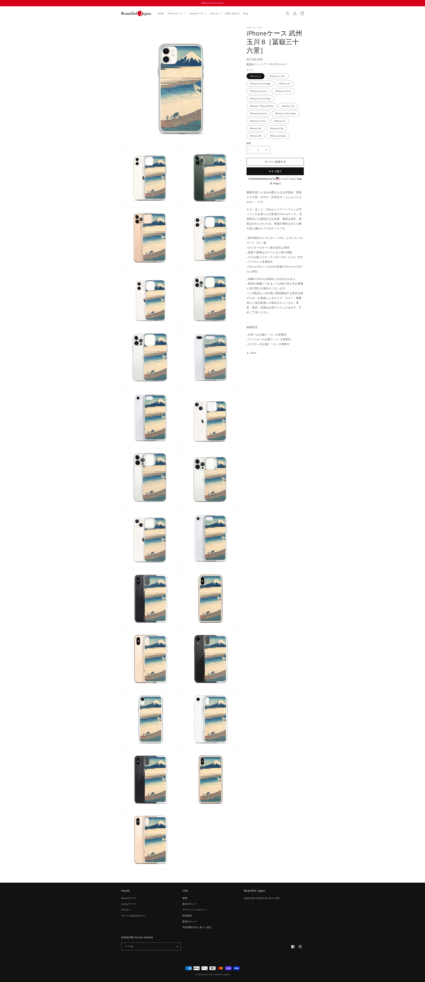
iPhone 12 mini (258, 91)
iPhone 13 (279, 120)
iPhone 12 (284, 83)
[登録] (177, 946)
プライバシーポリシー (194, 909)
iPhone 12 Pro (283, 91)
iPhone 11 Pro (277, 76)
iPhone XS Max (278, 135)
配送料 (250, 64)
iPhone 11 (255, 76)
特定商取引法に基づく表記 (197, 927)
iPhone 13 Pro (258, 120)
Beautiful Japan (207, 974)
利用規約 (187, 915)
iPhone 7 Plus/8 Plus (262, 106)
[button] (176, 13)
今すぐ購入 (275, 171)
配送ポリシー (189, 921)
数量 (249, 143)
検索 (184, 898)
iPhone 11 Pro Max (260, 83)
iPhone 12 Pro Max (260, 98)
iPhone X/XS (276, 128)
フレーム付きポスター (133, 915)
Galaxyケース (128, 903)
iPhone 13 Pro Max (285, 113)
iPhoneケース (128, 898)
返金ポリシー (189, 903)
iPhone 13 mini (258, 113)
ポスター (126, 909)
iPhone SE (255, 128)
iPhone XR (255, 135)
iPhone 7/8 (288, 106)
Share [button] (253, 352)
